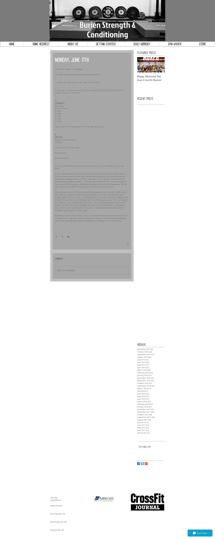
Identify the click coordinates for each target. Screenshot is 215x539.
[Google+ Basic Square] (146, 463)
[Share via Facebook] (56, 237)
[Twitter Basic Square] (142, 463)
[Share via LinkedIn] (68, 237)
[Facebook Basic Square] (138, 463)
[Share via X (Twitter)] (62, 237)
